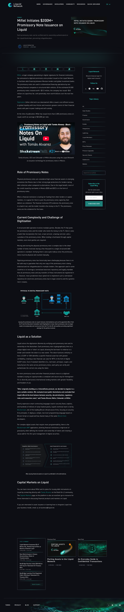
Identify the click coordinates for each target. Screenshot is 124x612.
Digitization (21, 102)
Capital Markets (25, 495)
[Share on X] (22, 69)
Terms (7, 605)
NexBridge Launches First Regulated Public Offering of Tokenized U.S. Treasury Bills (31, 575)
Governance (47, 4)
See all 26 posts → (36, 584)
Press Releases (87, 146)
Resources (81, 4)
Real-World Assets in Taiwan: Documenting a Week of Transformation (28, 556)
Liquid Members (87, 137)
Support (36, 605)
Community (70, 4)
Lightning (85, 133)
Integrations (86, 129)
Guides (85, 124)
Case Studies (86, 111)
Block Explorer (94, 4)
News (39, 4)
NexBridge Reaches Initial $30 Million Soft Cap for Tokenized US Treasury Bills (31, 565)
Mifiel (19, 75)
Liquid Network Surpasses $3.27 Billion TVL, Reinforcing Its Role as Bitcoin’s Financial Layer (30, 546)
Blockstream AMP (23, 428)
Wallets (85, 164)
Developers (59, 4)
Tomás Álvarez (46, 492)
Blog (27, 605)
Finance (19, 17)
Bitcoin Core (62, 416)
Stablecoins (86, 160)
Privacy (18, 605)
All (83, 106)
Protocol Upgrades (88, 151)
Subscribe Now (94, 204)
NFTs (84, 142)
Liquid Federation (28, 45)
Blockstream (21, 410)
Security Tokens (87, 155)
